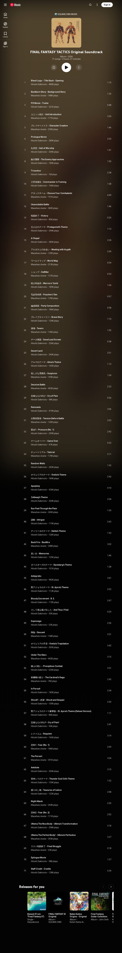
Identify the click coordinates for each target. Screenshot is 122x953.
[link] (5, 15)
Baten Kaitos (76, 922)
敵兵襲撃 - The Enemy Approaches (47, 159)
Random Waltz (38, 463)
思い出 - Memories (40, 553)
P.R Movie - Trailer (40, 103)
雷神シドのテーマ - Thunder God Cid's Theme (53, 779)
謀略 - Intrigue (37, 520)
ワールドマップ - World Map (44, 261)
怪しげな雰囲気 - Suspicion (44, 373)
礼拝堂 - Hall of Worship (42, 148)
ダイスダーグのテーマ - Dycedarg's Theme (51, 565)
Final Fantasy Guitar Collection (99, 915)
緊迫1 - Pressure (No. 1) (42, 429)
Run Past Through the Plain (44, 508)
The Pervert (36, 756)
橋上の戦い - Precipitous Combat (46, 666)
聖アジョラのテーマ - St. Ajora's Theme (49, 587)
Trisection (36, 171)
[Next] (111, 886)
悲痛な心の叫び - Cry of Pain (44, 396)
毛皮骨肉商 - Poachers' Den (44, 294)
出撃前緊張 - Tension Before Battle (47, 418)
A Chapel (35, 238)
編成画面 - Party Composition (45, 306)
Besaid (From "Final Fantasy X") (35, 915)
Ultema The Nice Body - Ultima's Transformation (54, 824)
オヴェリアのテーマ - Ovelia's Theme (48, 475)
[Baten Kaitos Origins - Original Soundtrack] (79, 901)
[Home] (15, 5)
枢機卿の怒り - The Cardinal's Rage (48, 677)
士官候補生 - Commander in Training (48, 182)
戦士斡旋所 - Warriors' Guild (44, 283)
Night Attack (37, 801)
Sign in (107, 5)
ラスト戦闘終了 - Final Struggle (46, 846)
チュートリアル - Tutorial (43, 452)
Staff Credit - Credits (41, 869)
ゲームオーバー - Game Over (44, 441)
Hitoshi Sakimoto (39, 84)
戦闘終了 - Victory (39, 216)
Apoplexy (35, 486)
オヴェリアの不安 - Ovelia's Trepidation (50, 643)
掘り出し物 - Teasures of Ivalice (46, 790)
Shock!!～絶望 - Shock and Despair (48, 700)
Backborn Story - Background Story (48, 92)
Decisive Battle (38, 384)
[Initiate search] (90, 4)
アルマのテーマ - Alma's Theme (46, 362)
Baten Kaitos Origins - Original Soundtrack (78, 916)
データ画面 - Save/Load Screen (46, 339)
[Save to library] (54, 67)
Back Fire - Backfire (40, 542)
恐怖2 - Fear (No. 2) (40, 812)
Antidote (35, 767)
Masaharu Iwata (38, 95)
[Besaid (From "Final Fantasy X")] (36, 901)
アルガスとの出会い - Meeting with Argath (51, 249)
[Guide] (5, 5)
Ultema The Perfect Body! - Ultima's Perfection (53, 835)
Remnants (36, 407)
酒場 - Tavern (37, 328)
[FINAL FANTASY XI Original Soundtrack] (58, 901)
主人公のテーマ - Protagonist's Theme (49, 227)
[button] (54, 67)
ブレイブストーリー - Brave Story (47, 317)
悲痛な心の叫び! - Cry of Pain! (45, 722)
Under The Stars (39, 655)
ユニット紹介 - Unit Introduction (46, 114)
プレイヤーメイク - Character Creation (49, 125)
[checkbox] (109, 82)
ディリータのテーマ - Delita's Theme (48, 531)
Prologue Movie (39, 137)
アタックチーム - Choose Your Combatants (51, 193)
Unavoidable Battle (40, 204)
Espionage (36, 621)
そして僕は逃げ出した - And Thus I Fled (49, 610)
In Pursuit (35, 688)
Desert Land (37, 351)
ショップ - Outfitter (40, 272)
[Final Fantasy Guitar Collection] (100, 901)
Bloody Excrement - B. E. (43, 598)
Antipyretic (36, 576)
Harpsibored (33, 922)
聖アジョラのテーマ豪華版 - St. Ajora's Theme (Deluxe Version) (61, 711)
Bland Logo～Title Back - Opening (47, 80)
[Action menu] (79, 67)
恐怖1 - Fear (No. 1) (40, 745)
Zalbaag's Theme (39, 497)
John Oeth (104, 919)
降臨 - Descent (38, 632)
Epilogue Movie (38, 857)
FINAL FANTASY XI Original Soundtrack (57, 916)
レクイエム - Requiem (41, 734)
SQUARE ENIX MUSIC (67, 14)
